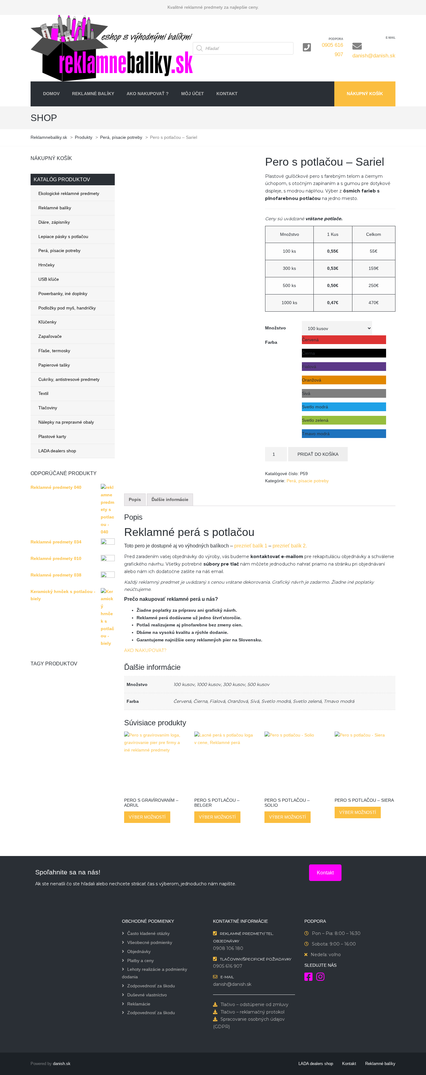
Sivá (254, 701)
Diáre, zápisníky (54, 222)
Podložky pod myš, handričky (67, 307)
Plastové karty (52, 436)
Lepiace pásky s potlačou (63, 236)
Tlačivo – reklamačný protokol (252, 1012)
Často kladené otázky (148, 933)
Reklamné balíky (54, 207)
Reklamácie (138, 1003)
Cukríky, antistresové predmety (68, 379)
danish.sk (61, 1063)
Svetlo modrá (276, 701)
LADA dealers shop (57, 450)
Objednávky (139, 951)
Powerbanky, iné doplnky (62, 293)
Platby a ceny (140, 960)
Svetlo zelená (307, 701)
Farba (271, 342)
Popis (135, 499)
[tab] (135, 500)
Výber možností (147, 817)
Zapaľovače (50, 336)
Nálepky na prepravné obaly (66, 422)
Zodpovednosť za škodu (151, 985)
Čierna (200, 701)
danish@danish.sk (373, 56)
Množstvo (275, 327)
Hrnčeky (46, 264)
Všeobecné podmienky (149, 942)
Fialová (217, 701)
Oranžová (237, 701)
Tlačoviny (47, 407)
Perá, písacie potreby (59, 250)
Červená (182, 701)
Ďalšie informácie (170, 499)
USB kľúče (48, 279)
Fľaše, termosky (54, 350)
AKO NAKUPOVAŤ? (145, 650)
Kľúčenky (47, 321)
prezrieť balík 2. (290, 545)
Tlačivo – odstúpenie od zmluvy (254, 1004)
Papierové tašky (54, 364)
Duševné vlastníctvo (147, 994)
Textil (43, 393)
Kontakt (325, 872)
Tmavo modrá (339, 701)
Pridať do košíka (318, 454)
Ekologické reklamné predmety (68, 193)
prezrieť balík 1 (251, 545)
